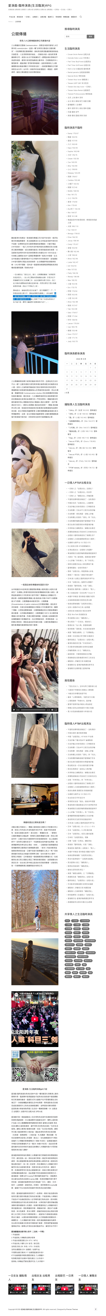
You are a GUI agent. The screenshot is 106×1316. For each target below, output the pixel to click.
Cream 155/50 (73, 159)
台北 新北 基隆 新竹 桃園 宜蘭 (79, 101)
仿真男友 (77, 929)
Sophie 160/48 (73, 151)
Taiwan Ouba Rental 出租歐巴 (79, 90)
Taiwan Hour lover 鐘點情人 (78, 80)
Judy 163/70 (73, 341)
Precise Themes (72, 1309)
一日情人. (28, 17)
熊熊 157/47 (72, 305)
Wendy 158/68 (73, 277)
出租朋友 (85, 948)
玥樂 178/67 (72, 177)
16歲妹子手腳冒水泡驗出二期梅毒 (81, 690)
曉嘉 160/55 (72, 137)
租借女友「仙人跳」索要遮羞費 (80, 625)
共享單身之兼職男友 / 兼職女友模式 (81, 528)
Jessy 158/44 (73, 241)
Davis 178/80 (89, 441)
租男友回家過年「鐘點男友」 (79, 866)
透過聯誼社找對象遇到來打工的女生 (81, 658)
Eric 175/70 (72, 288)
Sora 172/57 (72, 334)
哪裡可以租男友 (82, 956)
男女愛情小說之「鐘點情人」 (79, 618)
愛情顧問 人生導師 (75, 105)
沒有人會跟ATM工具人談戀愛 (79, 607)
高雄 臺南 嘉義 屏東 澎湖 (77, 116)
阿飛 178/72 (89, 468)
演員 (84, 964)
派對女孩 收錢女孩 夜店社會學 (79, 611)
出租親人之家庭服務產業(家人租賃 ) (81, 539)
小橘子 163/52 (73, 184)
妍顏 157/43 (72, 187)
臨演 (90, 972)
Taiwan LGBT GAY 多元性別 (78, 83)
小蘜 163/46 (72, 284)
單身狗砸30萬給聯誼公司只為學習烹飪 (82, 805)
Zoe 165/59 (72, 162)
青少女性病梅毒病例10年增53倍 (80, 712)
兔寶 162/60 (83, 410)
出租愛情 (77, 948)
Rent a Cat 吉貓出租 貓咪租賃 (79, 69)
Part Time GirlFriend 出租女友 (79, 65)
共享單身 (85, 929)
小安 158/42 (72, 255)
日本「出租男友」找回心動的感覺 (80, 834)
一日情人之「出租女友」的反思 (80, 492)
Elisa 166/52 (73, 237)
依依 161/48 (72, 216)
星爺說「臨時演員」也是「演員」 (80, 586)
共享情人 (77, 932)
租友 (88, 968)
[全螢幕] (56, 710)
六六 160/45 (72, 144)
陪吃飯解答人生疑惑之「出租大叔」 (81, 895)
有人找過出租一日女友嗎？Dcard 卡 (81, 593)
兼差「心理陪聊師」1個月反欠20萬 (81, 697)
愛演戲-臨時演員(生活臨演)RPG (30, 5)
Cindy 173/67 (73, 244)
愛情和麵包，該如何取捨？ (78, 568)
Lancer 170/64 (73, 323)
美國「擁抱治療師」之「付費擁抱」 (81, 632)
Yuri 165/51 (72, 230)
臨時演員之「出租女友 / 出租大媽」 (81, 640)
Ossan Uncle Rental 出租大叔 (79, 54)
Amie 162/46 (73, 259)
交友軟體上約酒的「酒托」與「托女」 (82, 517)
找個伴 (78, 964)
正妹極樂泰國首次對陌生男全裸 (80, 600)
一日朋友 (77, 924)
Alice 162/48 (73, 302)
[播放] (14, 710)
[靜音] (52, 710)
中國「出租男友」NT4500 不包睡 (80, 737)
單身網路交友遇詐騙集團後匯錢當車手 (82, 553)
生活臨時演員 (70, 968)
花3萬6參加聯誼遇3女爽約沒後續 (80, 647)
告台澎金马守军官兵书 (76, 798)
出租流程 (43, 17)
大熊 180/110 (73, 226)
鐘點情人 (77, 976)
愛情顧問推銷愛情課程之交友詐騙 (80, 816)
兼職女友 (68, 936)
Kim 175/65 (72, 205)
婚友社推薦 (69, 964)
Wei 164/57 (72, 213)
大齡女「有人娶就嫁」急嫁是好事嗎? (82, 557)
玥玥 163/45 (72, 295)
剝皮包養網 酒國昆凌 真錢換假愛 (80, 791)
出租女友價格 (78, 940)
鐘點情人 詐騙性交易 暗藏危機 (79, 661)
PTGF (67, 920)
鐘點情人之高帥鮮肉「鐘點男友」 (80, 891)
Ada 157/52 (72, 270)
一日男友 (85, 924)
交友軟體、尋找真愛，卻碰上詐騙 (80, 514)
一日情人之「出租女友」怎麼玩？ (80, 489)
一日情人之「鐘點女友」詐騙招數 (80, 496)
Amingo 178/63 (74, 234)
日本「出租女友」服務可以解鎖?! (80, 582)
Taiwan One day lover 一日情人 (80, 87)
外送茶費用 (78, 960)
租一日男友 (80, 968)
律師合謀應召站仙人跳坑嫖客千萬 (80, 564)
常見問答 (59, 17)
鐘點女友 (68, 976)
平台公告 (12, 17)
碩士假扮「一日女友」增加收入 (80, 622)
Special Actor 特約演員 (76, 76)
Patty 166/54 (73, 273)
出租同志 (77, 936)
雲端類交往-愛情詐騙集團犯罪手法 (81, 665)
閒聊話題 (66, 17)
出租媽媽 (79, 944)
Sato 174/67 (72, 313)
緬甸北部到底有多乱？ (76, 870)
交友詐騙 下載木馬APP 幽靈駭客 (80, 740)
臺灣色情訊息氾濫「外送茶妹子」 (80, 643)
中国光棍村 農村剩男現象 (77, 733)
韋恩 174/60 (72, 202)
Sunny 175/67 (73, 133)
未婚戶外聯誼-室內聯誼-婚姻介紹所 (81, 596)
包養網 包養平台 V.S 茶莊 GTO (79, 543)
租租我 (68, 972)
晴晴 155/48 (72, 331)
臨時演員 (83, 972)
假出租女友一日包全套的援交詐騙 (80, 765)
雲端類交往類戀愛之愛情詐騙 (79, 668)
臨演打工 (51, 17)
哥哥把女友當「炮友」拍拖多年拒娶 (81, 801)
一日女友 (75, 920)
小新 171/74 (72, 338)
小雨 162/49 (72, 298)
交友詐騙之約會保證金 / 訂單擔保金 (81, 507)
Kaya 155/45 (73, 148)
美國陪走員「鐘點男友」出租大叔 (80, 877)
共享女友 (68, 932)
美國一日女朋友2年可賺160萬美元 (81, 636)
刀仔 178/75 (72, 155)
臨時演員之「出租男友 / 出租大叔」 (81, 880)
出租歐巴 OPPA (70, 952)
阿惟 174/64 (72, 291)
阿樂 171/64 (72, 316)
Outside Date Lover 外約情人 (79, 58)
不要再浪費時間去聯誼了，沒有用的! (82, 499)
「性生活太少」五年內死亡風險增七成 (82, 686)
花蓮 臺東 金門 (73, 112)
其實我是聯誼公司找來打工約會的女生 (82, 532)
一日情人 (68, 924)
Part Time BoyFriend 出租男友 (79, 62)
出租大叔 (85, 936)
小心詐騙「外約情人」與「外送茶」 (81, 561)
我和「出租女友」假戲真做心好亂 (80, 571)
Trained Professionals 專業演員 (80, 94)
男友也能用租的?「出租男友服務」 (81, 859)
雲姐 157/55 (72, 141)
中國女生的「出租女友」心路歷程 (80, 503)
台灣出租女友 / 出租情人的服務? (80, 550)
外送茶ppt (69, 960)
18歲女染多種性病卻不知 (77, 694)
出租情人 (68, 948)
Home (10, 21)
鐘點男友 (85, 976)
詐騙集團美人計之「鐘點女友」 (80, 650)
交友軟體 (68, 929)
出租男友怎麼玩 (70, 956)
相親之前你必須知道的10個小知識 (81, 708)
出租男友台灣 (90, 952)
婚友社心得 (88, 960)
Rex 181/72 (72, 195)
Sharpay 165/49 (74, 173)
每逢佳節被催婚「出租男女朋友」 (80, 604)
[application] (34, 670)
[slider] (33, 709)
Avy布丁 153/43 (74, 209)
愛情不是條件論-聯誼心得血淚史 (80, 704)
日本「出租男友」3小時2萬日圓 (80, 830)
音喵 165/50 (72, 248)
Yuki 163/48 (72, 309)
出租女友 (68, 940)
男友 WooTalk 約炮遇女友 (77, 614)
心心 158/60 (72, 169)
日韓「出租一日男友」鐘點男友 (80, 841)
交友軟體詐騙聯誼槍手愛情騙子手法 (81, 521)
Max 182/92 (72, 280)
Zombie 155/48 (74, 180)
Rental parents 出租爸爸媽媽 (79, 72)
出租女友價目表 (90, 940)
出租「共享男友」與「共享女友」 (80, 780)
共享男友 (85, 932)
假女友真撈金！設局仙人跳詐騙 (80, 769)
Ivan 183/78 (72, 327)
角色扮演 (20, 17)
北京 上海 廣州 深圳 (75, 98)
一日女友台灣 (85, 920)
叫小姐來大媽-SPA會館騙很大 (79, 546)
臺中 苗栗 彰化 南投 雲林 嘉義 (79, 108)
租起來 (75, 972)
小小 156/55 (72, 198)
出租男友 (80, 952)
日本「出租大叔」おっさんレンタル (81, 827)
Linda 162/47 (73, 262)
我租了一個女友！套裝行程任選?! (80, 575)
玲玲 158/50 (72, 320)
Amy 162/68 (72, 166)
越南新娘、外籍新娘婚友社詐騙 (80, 654)
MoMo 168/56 (73, 191)
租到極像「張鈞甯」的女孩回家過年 (81, 629)
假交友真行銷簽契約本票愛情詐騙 (80, 525)
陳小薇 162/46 (73, 252)
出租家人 (36, 17)
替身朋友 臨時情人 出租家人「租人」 (82, 589)
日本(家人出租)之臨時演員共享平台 (81, 579)
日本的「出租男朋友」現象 (78, 837)
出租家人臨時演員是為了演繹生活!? (81, 535)
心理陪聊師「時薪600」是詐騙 (79, 701)
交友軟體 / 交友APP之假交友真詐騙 (81, 510)
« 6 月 (67, 393)
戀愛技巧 (74, 17)
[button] (35, 670)
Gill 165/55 (72, 266)
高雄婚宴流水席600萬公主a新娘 (80, 902)
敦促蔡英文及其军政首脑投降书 (80, 819)
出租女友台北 (70, 944)
